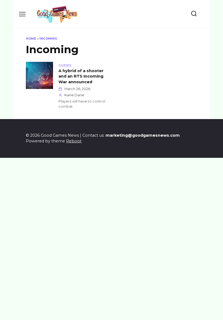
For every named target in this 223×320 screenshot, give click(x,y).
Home (31, 38)
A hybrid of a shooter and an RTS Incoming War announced (81, 76)
